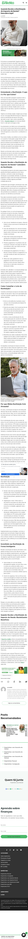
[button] (11, 464)
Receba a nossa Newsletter (10, 474)
